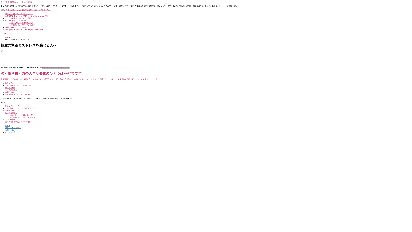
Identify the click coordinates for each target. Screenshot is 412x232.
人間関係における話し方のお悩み (22, 25)
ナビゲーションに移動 (23, 2)
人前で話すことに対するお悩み (21, 23)
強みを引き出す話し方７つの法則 (18, 94)
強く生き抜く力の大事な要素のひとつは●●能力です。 (43, 73)
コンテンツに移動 (8, 2)
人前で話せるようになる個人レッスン (19, 85)
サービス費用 (10, 88)
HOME (7, 126)
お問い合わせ (10, 92)
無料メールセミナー (13, 128)
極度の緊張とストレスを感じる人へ (56, 68)
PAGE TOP (401, 223)
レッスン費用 (10, 132)
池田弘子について (12, 83)
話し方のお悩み (11, 90)
